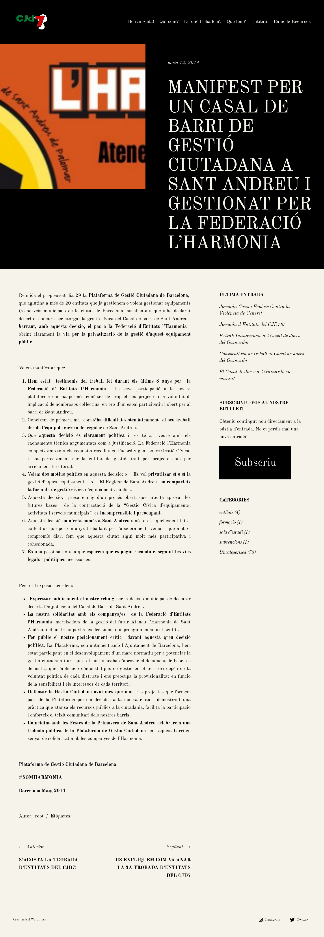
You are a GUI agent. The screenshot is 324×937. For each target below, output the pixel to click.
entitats (226, 512)
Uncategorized (232, 552)
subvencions (230, 542)
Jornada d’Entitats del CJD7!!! (251, 324)
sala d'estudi (231, 532)
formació (227, 522)
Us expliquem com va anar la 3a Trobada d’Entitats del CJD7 (153, 868)
